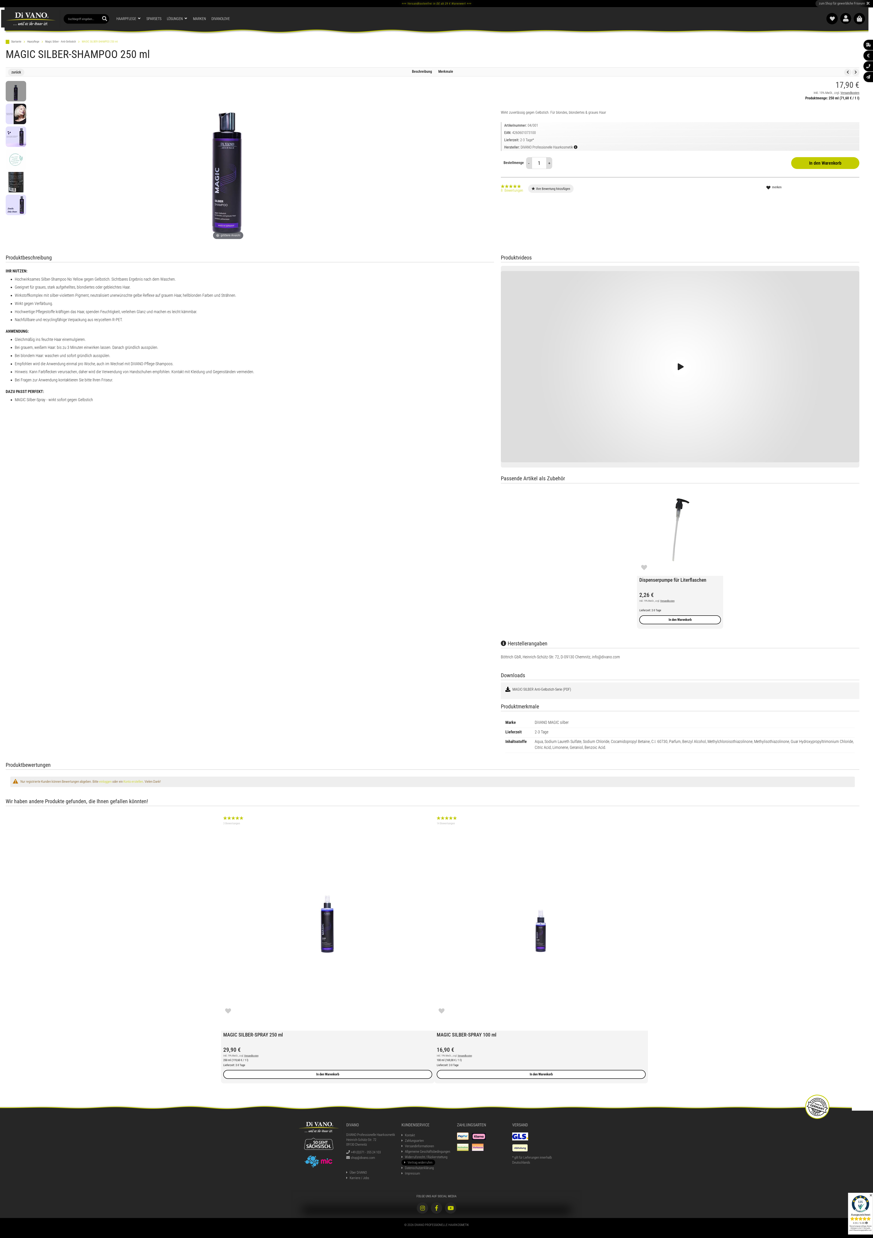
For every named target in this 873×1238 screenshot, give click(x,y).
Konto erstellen (133, 782)
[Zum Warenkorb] (859, 18)
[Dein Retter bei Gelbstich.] (16, 91)
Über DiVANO (358, 1172)
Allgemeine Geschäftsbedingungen (427, 1152)
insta (422, 1208)
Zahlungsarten (414, 1141)
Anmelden (845, 18)
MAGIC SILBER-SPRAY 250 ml (253, 1035)
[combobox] (86, 19)
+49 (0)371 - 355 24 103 (366, 1152)
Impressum (412, 1173)
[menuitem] (129, 19)
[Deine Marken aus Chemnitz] (318, 1161)
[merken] (644, 567)
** (844, 3)
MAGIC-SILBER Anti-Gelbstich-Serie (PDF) (541, 689)
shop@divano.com (363, 1158)
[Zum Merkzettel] (832, 18)
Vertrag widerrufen (420, 1162)
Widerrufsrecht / (426, 1157)
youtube (450, 1208)
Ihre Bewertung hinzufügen (553, 189)
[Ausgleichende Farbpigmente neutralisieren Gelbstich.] (16, 136)
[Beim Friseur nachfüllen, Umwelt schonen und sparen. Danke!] (16, 159)
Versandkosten (849, 93)
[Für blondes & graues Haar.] (16, 114)
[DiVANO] (30, 19)
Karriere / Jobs (359, 1178)
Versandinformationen (419, 1146)
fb (436, 1208)
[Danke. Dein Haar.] (16, 205)
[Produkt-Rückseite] (16, 182)
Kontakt (410, 1135)
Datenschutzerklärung (419, 1168)
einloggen (105, 782)
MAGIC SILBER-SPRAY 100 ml (466, 1035)
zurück (16, 72)
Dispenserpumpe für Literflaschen (672, 580)
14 (446, 823)
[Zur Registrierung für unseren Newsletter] (868, 77)
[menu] (332, 19)
